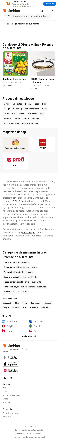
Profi (23, 201)
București (7, 303)
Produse (6, 402)
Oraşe (5, 398)
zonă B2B (7, 416)
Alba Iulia (45, 307)
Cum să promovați (11, 413)
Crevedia (34, 307)
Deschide (49, 3)
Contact (6, 391)
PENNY (16, 201)
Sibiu (17, 303)
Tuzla (24, 303)
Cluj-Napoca (36, 303)
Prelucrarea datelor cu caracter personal (29, 437)
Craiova (16, 307)
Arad (25, 307)
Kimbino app (28, 232)
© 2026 (29, 426)
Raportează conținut (12, 395)
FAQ (4, 388)
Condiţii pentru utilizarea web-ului (29, 433)
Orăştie (6, 307)
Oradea (48, 303)
